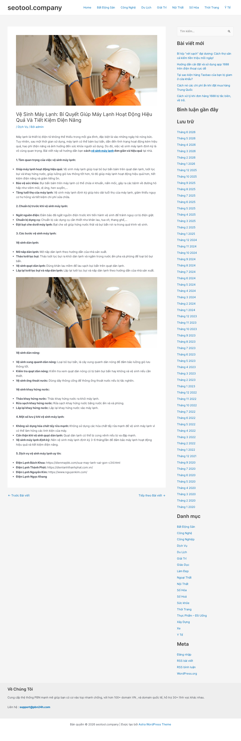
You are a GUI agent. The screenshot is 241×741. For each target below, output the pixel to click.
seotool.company (35, 7)
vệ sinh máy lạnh (102, 150)
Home (87, 7)
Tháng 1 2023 (186, 386)
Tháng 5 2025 (186, 208)
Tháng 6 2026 (186, 132)
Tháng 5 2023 (186, 361)
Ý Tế (228, 7)
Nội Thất (178, 7)
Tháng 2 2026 (186, 157)
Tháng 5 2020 (186, 481)
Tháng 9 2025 (186, 183)
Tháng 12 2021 (186, 456)
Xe (179, 628)
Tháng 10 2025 (187, 176)
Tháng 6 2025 (186, 202)
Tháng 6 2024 (186, 278)
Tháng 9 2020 (186, 462)
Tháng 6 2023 (186, 354)
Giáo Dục (183, 564)
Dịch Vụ (23, 127)
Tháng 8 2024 (186, 265)
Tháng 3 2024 (186, 297)
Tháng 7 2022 (186, 411)
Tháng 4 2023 (186, 367)
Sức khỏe (183, 603)
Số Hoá (182, 596)
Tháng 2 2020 (186, 500)
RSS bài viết (185, 660)
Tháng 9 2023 (186, 335)
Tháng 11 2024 (187, 246)
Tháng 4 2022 (186, 430)
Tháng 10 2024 (187, 253)
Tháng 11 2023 (187, 322)
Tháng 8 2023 (186, 341)
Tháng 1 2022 (186, 449)
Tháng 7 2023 (186, 348)
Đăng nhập (184, 654)
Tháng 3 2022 (186, 437)
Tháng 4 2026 (186, 144)
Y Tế (180, 635)
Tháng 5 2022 (186, 424)
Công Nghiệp (185, 539)
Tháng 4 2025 (186, 214)
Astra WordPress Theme (155, 724)
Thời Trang (211, 7)
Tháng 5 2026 (186, 138)
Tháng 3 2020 (186, 494)
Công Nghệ (128, 7)
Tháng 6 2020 (186, 475)
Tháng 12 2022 (187, 392)
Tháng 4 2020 (186, 488)
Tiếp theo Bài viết (152, 495)
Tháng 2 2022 (186, 443)
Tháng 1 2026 (186, 163)
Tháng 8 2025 (186, 189)
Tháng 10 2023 (187, 329)
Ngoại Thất (184, 577)
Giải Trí (162, 7)
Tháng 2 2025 (186, 227)
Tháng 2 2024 (186, 303)
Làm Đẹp (183, 571)
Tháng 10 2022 (187, 405)
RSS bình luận (186, 667)
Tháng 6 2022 (186, 418)
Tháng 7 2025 (186, 195)
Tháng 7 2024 (186, 272)
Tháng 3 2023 (186, 373)
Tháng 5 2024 (186, 284)
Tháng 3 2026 (186, 151)
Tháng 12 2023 (187, 316)
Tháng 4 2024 (186, 291)
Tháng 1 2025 (186, 234)
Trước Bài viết (19, 495)
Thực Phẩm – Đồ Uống (192, 615)
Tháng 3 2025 (186, 221)
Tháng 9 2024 (186, 259)
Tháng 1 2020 (186, 507)
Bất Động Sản (106, 7)
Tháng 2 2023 (186, 380)
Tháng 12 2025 (187, 170)
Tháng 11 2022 (186, 399)
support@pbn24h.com (35, 707)
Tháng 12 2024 (187, 240)
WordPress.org (187, 673)
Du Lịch (146, 7)
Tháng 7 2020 (186, 468)
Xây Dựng (183, 622)
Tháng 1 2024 (186, 310)
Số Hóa (194, 7)
